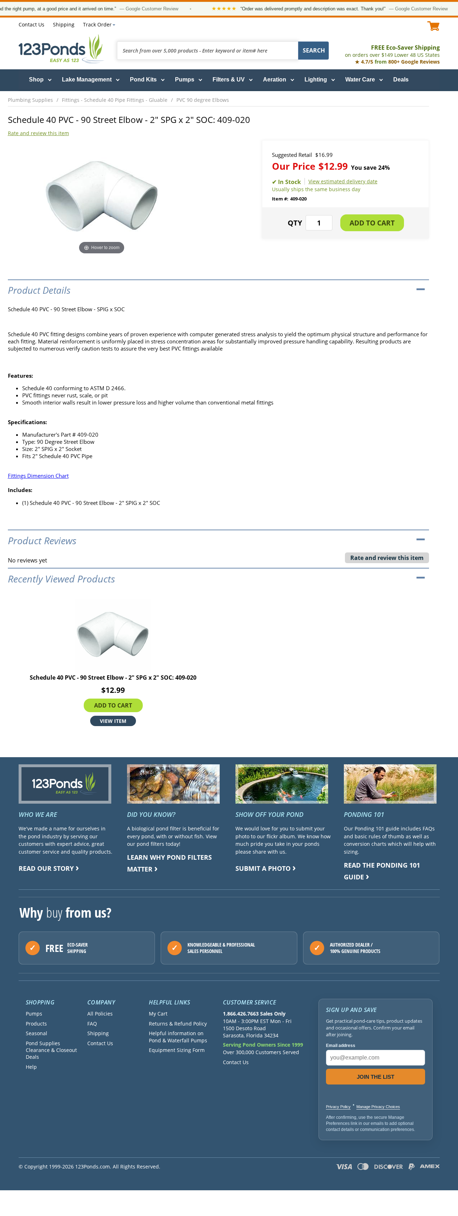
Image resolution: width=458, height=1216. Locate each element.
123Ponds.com (61, 48)
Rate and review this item (38, 133)
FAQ (92, 1023)
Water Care (360, 79)
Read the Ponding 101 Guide (382, 871)
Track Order (97, 24)
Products (36, 1023)
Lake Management (87, 79)
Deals (401, 79)
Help (31, 1066)
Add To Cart (113, 705)
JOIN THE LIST (375, 1077)
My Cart (158, 1013)
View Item (113, 721)
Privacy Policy (338, 1107)
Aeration (274, 79)
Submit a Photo (263, 868)
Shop (36, 79)
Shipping (63, 24)
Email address (340, 1045)
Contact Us (31, 24)
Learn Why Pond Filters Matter (169, 863)
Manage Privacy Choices (378, 1107)
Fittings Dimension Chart (38, 475)
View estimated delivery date (342, 181)
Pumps (184, 79)
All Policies (100, 1013)
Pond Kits (143, 79)
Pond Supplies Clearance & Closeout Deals (51, 1050)
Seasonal (36, 1033)
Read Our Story (46, 868)
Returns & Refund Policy (178, 1023)
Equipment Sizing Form (177, 1050)
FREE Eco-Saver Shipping (392, 51)
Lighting (315, 79)
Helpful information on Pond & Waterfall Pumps (178, 1036)
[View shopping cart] (433, 26)
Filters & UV (229, 79)
